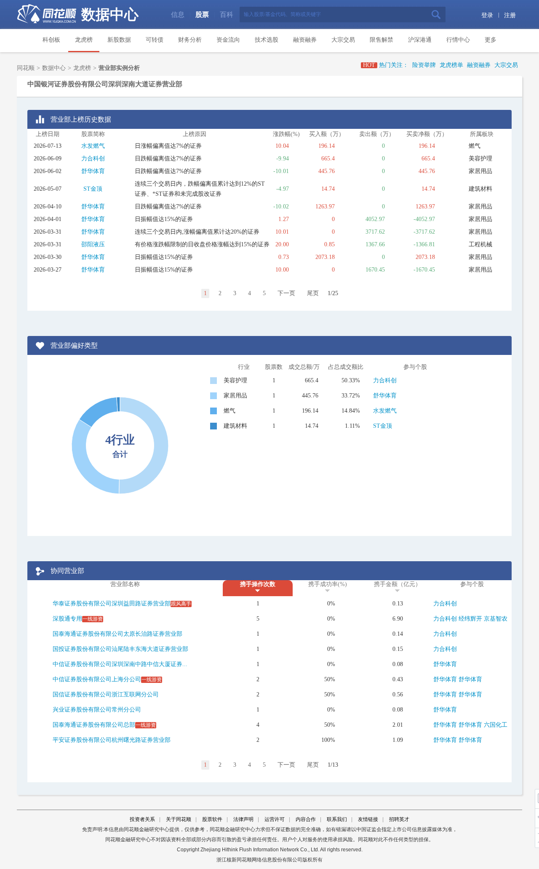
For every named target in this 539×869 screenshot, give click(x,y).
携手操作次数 (257, 584)
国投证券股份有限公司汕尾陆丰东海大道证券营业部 (120, 649)
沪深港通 (420, 40)
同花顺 (26, 68)
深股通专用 (67, 619)
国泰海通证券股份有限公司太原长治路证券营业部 (117, 634)
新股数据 (119, 40)
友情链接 (368, 819)
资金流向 (228, 40)
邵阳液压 (93, 244)
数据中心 (110, 14)
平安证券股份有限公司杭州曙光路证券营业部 (112, 740)
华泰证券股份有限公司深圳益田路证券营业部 (112, 603)
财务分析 (190, 40)
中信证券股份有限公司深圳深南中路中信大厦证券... (120, 664)
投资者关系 (142, 819)
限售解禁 (381, 40)
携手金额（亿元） (397, 584)
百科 (226, 14)
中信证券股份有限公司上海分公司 (97, 679)
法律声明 (243, 819)
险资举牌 (424, 65)
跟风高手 (181, 604)
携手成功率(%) (327, 584)
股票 (202, 14)
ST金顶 (92, 189)
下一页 (286, 293)
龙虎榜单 (451, 65)
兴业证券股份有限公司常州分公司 (97, 709)
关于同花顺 (178, 819)
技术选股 (266, 40)
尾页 (313, 293)
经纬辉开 (470, 619)
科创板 (51, 40)
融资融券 (305, 40)
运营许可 (274, 819)
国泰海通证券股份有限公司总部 (94, 725)
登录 (487, 15)
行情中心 (458, 40)
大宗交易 (343, 40)
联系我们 (337, 819)
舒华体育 (93, 171)
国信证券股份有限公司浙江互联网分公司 (106, 694)
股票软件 (212, 819)
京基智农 (495, 619)
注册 (510, 15)
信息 (177, 14)
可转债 (154, 40)
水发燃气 (93, 146)
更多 (490, 40)
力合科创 (93, 158)
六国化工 (495, 725)
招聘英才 (399, 819)
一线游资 (93, 619)
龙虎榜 (84, 40)
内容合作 (306, 819)
